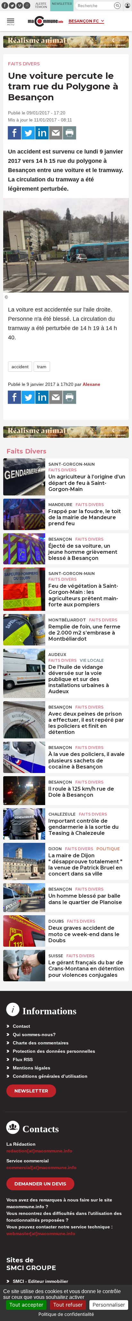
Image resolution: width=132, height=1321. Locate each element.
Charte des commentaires (41, 1042)
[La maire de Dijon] (24, 857)
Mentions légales (31, 1067)
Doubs (56, 921)
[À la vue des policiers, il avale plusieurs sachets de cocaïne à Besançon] (24, 756)
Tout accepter (26, 1304)
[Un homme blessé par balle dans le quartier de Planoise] (24, 897)
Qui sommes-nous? (34, 1034)
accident (20, 366)
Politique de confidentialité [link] (66, 1314)
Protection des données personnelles (54, 1051)
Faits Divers (24, 64)
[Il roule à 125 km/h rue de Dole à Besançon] (24, 790)
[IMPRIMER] (69, 133)
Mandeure (60, 504)
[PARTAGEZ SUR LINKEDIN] (42, 133)
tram (41, 366)
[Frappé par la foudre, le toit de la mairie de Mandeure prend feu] (24, 513)
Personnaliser (109, 1304)
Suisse (55, 955)
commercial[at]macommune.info (41, 1167)
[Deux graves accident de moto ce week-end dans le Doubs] (24, 929)
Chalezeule (62, 814)
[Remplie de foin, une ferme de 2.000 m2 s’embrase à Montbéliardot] (24, 628)
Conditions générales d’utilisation (50, 1076)
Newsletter (31, 1091)
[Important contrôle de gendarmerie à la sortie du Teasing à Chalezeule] (24, 822)
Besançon (60, 539)
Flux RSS (23, 1059)
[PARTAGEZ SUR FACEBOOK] (14, 133)
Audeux (57, 654)
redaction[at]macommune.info (39, 1150)
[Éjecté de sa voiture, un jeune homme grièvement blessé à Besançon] (24, 547)
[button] (117, 5)
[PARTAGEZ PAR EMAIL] (55, 133)
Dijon (55, 848)
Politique (108, 848)
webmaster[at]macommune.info (40, 1233)
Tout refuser (68, 1304)
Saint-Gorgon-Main (71, 464)
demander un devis (40, 1184)
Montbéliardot (67, 620)
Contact (21, 1026)
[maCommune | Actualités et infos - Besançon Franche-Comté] (45, 21)
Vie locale (92, 660)
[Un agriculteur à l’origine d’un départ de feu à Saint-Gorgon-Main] (24, 472)
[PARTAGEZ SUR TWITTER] (28, 133)
